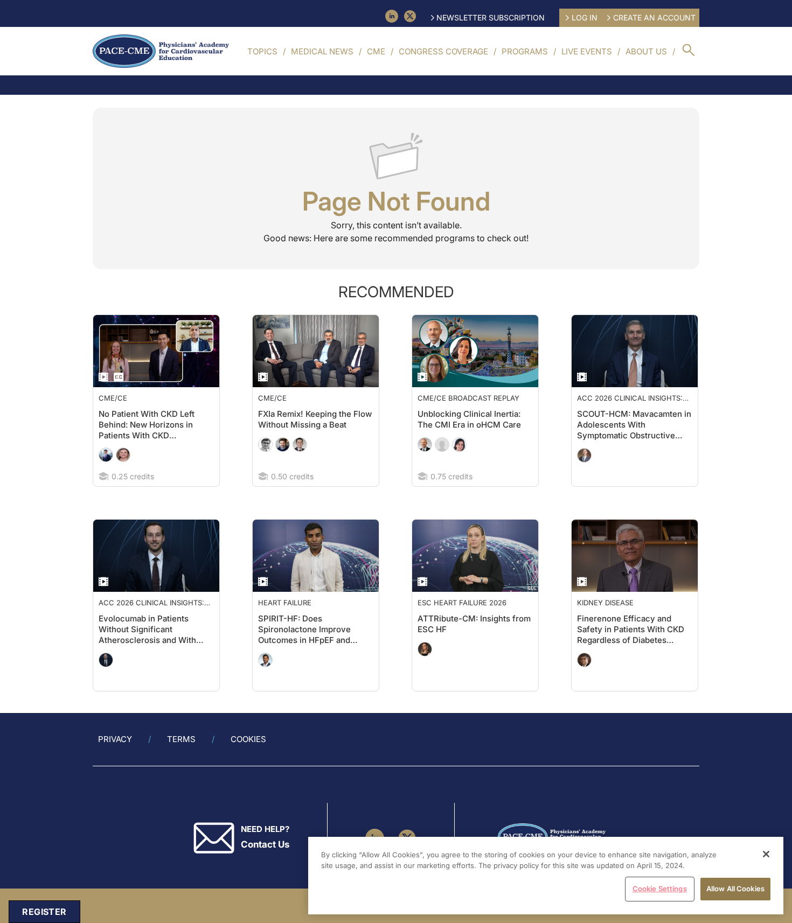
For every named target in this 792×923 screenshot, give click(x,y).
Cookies (248, 761)
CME (376, 51)
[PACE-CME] (161, 51)
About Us (646, 51)
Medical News (322, 51)
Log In (585, 17)
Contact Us (265, 866)
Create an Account (654, 17)
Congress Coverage (443, 51)
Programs (525, 51)
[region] (545, 875)
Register (44, 911)
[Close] (766, 854)
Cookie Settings (660, 888)
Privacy (115, 761)
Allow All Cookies (735, 888)
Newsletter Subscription (490, 17)
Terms (181, 761)
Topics (262, 51)
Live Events (586, 51)
